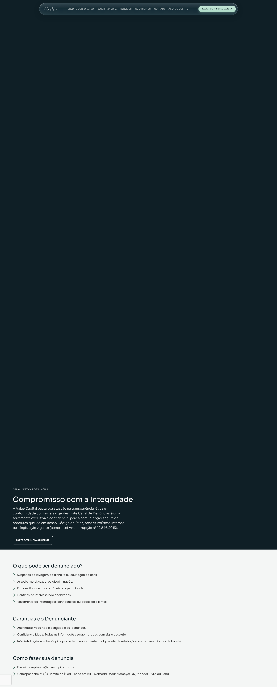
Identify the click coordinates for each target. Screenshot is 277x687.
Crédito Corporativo (81, 9)
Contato (159, 9)
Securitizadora (107, 9)
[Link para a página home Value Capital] (50, 9)
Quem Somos (143, 9)
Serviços (126, 9)
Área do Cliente (178, 9)
